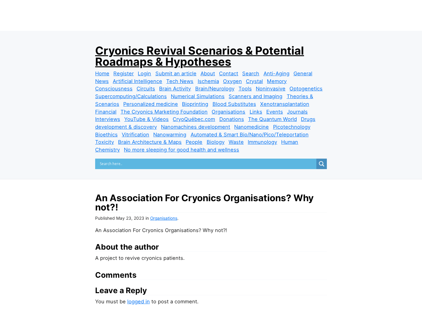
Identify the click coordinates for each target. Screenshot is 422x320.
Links (256, 112)
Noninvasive (270, 88)
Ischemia (208, 81)
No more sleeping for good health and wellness (181, 150)
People (194, 142)
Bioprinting (195, 104)
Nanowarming (169, 134)
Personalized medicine (150, 104)
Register (123, 73)
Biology (216, 142)
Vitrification (135, 134)
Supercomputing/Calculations (131, 96)
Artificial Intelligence (137, 81)
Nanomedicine (251, 127)
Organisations (228, 112)
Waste (236, 142)
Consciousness (114, 88)
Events (274, 112)
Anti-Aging (276, 73)
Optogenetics (306, 88)
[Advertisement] (211, 25)
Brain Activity (175, 88)
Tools (245, 88)
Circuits (146, 88)
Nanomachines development (195, 127)
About (207, 73)
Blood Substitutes (234, 104)
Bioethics (106, 134)
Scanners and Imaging (255, 96)
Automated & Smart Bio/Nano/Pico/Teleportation (250, 134)
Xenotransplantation (284, 104)
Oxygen (232, 81)
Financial (105, 112)
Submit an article (175, 73)
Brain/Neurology (214, 88)
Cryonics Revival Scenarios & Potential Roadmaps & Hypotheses (199, 56)
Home (102, 73)
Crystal (254, 81)
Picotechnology (291, 127)
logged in (138, 301)
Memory (277, 81)
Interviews (107, 119)
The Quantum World (272, 119)
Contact (228, 73)
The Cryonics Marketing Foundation (164, 112)
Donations (231, 119)
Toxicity (104, 142)
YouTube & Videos (146, 119)
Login (144, 73)
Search (250, 73)
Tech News (179, 81)
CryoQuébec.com (194, 119)
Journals (297, 112)
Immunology (262, 142)
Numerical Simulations (198, 96)
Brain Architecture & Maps (150, 142)
